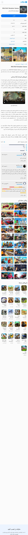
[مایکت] (24, 3)
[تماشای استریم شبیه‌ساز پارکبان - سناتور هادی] (20, 206)
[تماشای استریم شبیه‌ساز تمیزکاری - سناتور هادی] (20, 245)
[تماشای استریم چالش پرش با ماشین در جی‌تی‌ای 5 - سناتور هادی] (20, 237)
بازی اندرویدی (12, 38)
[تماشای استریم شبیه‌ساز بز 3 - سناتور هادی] (20, 222)
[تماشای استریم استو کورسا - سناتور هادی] (20, 276)
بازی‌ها (22, 64)
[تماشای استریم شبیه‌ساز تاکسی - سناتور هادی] (20, 260)
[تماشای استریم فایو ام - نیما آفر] (7, 237)
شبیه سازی (13, 41)
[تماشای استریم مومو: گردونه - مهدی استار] (20, 268)
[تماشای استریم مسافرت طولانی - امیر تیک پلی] (7, 214)
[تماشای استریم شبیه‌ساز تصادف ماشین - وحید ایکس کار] (7, 206)
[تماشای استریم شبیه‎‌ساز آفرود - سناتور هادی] (7, 230)
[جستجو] (2, 2)
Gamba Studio (12, 44)
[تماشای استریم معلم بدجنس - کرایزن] (7, 276)
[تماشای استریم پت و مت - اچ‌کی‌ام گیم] (7, 260)
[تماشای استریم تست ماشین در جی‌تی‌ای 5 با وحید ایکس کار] (7, 222)
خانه (26, 64)
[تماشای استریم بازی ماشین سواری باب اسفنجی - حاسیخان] (20, 214)
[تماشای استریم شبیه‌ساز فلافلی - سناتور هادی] (7, 253)
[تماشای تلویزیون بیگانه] (20, 230)
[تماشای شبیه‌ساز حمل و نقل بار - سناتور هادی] (7, 268)
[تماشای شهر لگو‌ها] (7, 245)
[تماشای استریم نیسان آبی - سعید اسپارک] (20, 253)
